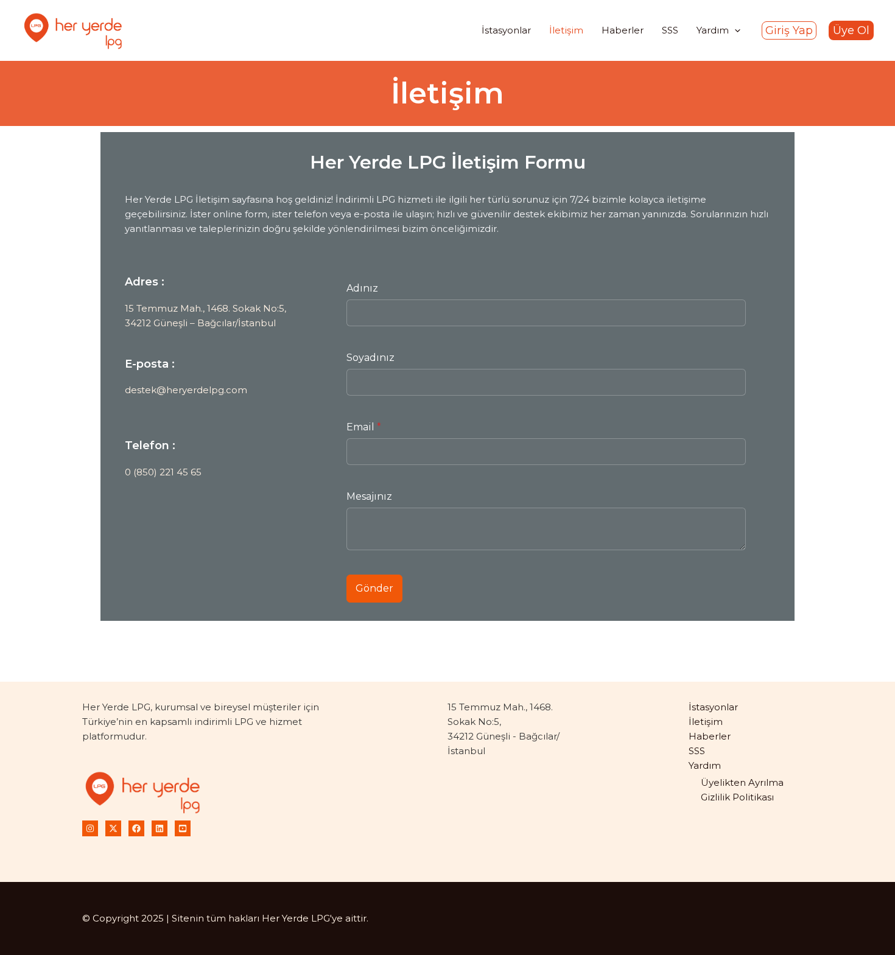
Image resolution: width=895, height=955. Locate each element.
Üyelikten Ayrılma (742, 782)
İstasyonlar (713, 707)
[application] (734, 30)
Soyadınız (370, 357)
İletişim (706, 721)
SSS (697, 751)
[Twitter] (113, 828)
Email (363, 427)
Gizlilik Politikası (737, 797)
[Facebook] (136, 828)
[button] (789, 30)
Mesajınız (369, 496)
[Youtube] (183, 828)
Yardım (705, 765)
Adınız (362, 288)
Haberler (710, 736)
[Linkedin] (159, 828)
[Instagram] (90, 828)
